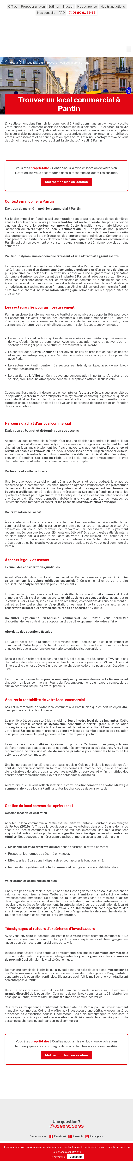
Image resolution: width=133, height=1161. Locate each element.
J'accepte (76, 1156)
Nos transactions (112, 6)
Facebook (60, 1136)
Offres (12, 6)
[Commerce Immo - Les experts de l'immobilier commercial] (66, 1105)
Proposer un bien (33, 6)
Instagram (96, 1136)
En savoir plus (58, 1157)
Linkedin (78, 1136)
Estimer (54, 6)
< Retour (13, 62)
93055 (40, 62)
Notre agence (87, 6)
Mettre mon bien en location (66, 182)
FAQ (62, 13)
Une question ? (68, 1124)
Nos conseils (46, 13)
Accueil (29, 62)
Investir (68, 6)
